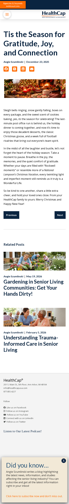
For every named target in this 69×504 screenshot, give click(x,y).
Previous (11, 214)
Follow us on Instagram (17, 411)
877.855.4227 (10, 391)
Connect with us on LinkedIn (19, 418)
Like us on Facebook (16, 407)
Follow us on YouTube (17, 414)
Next (60, 214)
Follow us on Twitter (16, 421)
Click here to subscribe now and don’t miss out (34, 496)
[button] (13, 5)
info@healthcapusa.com (15, 388)
